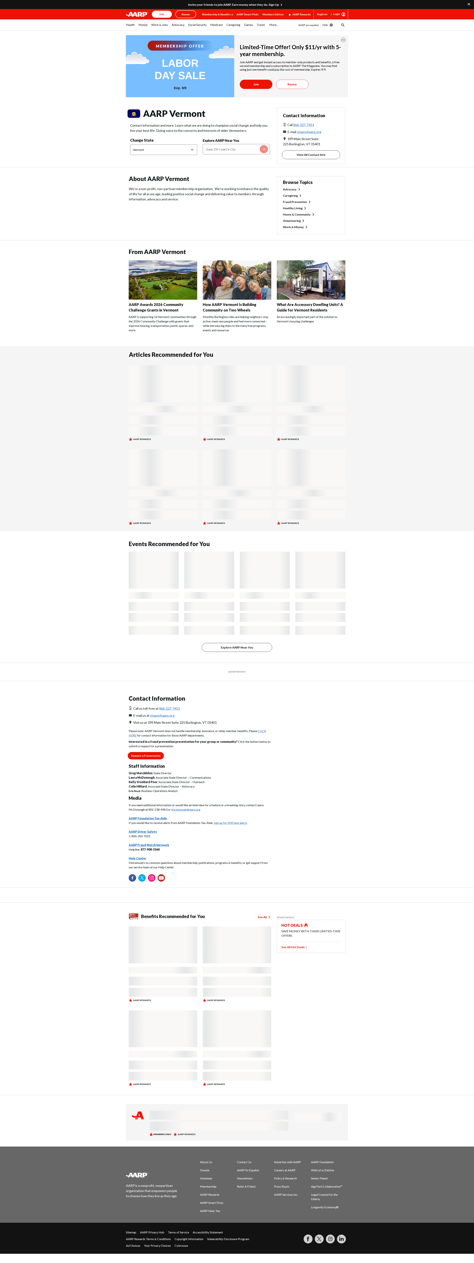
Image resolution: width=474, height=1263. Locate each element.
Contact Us (244, 1162)
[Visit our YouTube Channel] (161, 878)
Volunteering (292, 220)
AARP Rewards (301, 14)
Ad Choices (133, 1245)
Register (322, 14)
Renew (292, 84)
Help (325, 24)
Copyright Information (189, 1239)
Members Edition (273, 14)
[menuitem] (130, 26)
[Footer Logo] (152, 1175)
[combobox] (236, 149)
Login (336, 14)
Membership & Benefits (216, 14)
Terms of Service (178, 1232)
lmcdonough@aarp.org (185, 809)
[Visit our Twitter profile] (142, 878)
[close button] (343, 40)
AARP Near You (210, 1211)
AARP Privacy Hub (152, 1232)
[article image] (163, 298)
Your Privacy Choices (157, 1245)
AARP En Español (248, 1170)
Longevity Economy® (325, 1207)
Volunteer (206, 1178)
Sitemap (131, 1232)
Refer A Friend (246, 1186)
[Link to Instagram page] (151, 878)
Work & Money (293, 227)
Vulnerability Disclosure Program (228, 1239)
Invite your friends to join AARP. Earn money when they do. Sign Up (233, 4)
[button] (342, 25)
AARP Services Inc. (286, 1194)
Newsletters (245, 1178)
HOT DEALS (292, 925)
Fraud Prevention (295, 202)
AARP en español (308, 25)
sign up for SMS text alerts (230, 822)
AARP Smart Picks (247, 14)
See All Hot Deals (293, 947)
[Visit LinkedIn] (341, 1239)
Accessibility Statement (208, 1232)
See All (262, 917)
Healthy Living (293, 208)
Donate (204, 1170)
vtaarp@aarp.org (309, 132)
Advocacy (290, 189)
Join (256, 84)
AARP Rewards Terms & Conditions (148, 1239)
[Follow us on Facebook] (132, 878)
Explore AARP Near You (221, 140)
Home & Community (297, 214)
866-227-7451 (303, 125)
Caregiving (290, 195)
